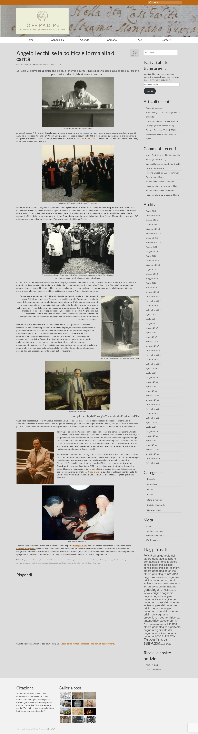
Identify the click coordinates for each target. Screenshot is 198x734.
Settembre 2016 (153, 364)
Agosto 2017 (151, 314)
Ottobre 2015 (152, 413)
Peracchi (39, 563)
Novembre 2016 (153, 355)
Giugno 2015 (152, 431)
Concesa (91, 139)
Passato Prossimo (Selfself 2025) (161, 130)
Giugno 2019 (152, 251)
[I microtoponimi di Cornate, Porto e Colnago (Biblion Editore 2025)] (89, 695)
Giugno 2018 (152, 274)
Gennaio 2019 (152, 260)
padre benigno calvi (104, 560)
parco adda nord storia (28, 563)
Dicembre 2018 (153, 265)
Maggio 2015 (152, 436)
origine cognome (163, 593)
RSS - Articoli (152, 665)
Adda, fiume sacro (154, 108)
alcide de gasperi (23, 560)
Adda (148, 555)
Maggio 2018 (152, 278)
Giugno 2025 (152, 220)
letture (150, 489)
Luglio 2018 (151, 269)
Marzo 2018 (151, 287)
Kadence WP (50, 729)
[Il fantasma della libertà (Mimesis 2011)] (77, 703)
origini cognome (154, 608)
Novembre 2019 (153, 233)
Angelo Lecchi (34, 560)
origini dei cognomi (166, 611)
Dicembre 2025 (153, 215)
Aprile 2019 (151, 256)
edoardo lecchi (65, 560)
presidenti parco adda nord (52, 563)
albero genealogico (156, 558)
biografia (46, 64)
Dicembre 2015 (153, 404)
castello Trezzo (161, 577)
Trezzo (64, 563)
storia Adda (160, 633)
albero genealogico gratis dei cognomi (162, 566)
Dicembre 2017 (153, 296)
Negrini (95, 560)
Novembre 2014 (153, 463)
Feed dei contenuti (154, 531)
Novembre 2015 (153, 409)
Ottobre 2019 (152, 238)
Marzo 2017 (151, 337)
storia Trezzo (165, 636)
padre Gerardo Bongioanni (121, 560)
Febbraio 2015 (152, 449)
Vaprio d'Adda (166, 644)
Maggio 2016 (152, 382)
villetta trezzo (96, 563)
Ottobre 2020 (152, 224)
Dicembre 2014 (153, 458)
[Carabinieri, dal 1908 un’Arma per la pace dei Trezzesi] (89, 719)
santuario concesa (157, 624)
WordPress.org (153, 540)
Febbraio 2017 (152, 341)
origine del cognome (164, 605)
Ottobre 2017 (152, 305)
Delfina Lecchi (54, 560)
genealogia (152, 484)
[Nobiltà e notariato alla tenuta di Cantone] (65, 719)
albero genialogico (155, 574)
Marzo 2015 (151, 445)
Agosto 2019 (151, 247)
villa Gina (80, 139)
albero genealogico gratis (160, 563)
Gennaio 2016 (152, 400)
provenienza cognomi (157, 617)
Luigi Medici (165, 590)
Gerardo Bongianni (25, 548)
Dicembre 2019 (153, 229)
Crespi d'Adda (168, 584)
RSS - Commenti (153, 669)
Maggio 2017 (152, 328)
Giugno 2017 (152, 323)
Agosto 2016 (151, 368)
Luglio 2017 (151, 319)
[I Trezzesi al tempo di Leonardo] (77, 711)
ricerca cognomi (164, 620)
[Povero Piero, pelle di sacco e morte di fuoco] (89, 711)
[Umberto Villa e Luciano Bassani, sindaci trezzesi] (77, 719)
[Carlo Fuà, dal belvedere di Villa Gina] (65, 711)
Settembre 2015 (153, 418)
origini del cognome (156, 614)
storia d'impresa (154, 500)
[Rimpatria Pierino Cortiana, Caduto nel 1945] (89, 703)
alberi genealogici (164, 555)
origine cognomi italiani (158, 598)
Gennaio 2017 (152, 346)
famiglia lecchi (75, 560)
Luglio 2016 (151, 373)
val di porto (80, 563)
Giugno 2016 (152, 377)
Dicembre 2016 (153, 350)
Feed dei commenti (155, 535)
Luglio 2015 (151, 427)
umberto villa (71, 563)
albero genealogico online (160, 570)
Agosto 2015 (151, 422)
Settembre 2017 (153, 310)
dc (48, 560)
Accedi (149, 526)
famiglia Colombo (159, 587)
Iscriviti (150, 91)
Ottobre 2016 (152, 359)
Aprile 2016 (151, 386)
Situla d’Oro (93, 472)
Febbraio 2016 (152, 395)
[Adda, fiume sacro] (65, 695)
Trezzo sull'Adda (156, 641)
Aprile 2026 (151, 211)
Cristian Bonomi (25, 64)
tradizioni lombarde (156, 505)
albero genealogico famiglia (160, 560)
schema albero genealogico (160, 625)
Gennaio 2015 (152, 454)
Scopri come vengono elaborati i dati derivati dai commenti (87, 644)
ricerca (52, 64)
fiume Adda (171, 587)
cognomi (158, 580)
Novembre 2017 (153, 301)
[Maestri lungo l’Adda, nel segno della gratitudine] (77, 695)
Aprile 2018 (151, 283)
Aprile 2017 (151, 332)
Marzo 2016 (151, 391)
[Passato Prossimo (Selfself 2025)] (65, 703)
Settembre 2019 (153, 242)
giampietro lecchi (86, 560)
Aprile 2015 (151, 440)
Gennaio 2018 (152, 292)
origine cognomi (154, 596)
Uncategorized (154, 510)
